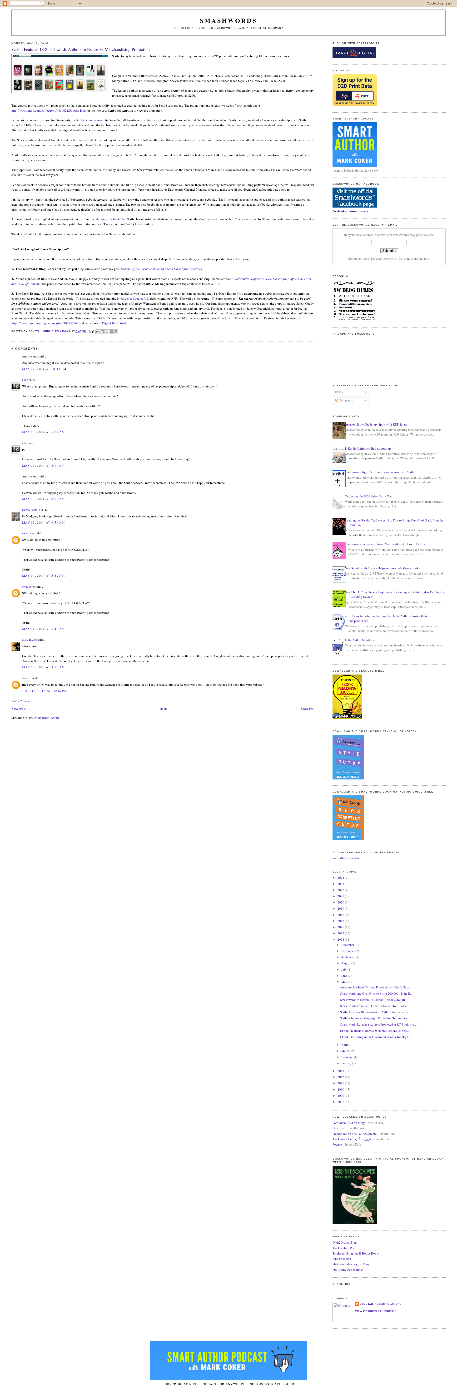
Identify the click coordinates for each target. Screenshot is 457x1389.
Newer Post (18, 708)
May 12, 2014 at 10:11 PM (44, 369)
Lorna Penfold (31, 509)
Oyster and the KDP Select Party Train (369, 496)
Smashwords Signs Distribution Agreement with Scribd (380, 472)
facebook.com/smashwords (350, 211)
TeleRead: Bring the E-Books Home (356, 1253)
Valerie (26, 678)
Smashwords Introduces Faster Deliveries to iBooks (373, 1006)
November (348, 951)
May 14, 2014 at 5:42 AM (43, 575)
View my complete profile (376, 1311)
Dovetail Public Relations (381, 1304)
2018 (341, 915)
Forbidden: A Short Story (349, 1123)
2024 (341, 877)
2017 (341, 921)
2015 (341, 933)
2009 (341, 1095)
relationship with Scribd (110, 219)
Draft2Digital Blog (345, 1242)
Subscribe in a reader (346, 858)
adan (25, 379)
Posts (342, 392)
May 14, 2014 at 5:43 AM (43, 629)
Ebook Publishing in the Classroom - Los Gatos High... (375, 1037)
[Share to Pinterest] (116, 331)
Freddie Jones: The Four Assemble (355, 1133)
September (348, 957)
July (344, 969)
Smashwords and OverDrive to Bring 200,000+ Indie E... (376, 993)
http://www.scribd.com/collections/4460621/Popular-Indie (49, 110)
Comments (345, 400)
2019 (341, 908)
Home (163, 708)
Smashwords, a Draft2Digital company (248, 28)
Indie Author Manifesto (360, 640)
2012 (341, 1077)
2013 (341, 1071)
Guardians (339, 1128)
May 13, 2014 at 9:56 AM (43, 522)
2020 (341, 902)
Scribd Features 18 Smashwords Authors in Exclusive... (375, 1012)
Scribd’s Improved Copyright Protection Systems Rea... (375, 1018)
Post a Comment (21, 701)
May (344, 982)
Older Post (307, 708)
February (347, 1057)
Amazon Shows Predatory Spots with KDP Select (376, 424)
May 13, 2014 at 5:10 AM (43, 465)
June (344, 975)
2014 (341, 939)
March (345, 1051)
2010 (341, 1089)
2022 (341, 890)
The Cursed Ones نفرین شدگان (353, 1139)
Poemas (337, 1144)
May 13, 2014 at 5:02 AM (43, 432)
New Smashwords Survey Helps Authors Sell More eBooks (382, 568)
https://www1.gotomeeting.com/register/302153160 (45, 323)
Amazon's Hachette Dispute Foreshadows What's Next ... (376, 987)
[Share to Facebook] (111, 331)
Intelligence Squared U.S (133, 298)
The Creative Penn (344, 1248)
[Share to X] (106, 331)
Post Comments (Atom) (44, 717)
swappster (28, 533)
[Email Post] (91, 331)
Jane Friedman (342, 1258)
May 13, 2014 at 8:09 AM (43, 499)
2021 (341, 896)
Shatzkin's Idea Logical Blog (351, 1264)
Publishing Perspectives (348, 1269)
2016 (341, 927)
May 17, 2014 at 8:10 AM (43, 667)
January (346, 1063)
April (345, 1044)
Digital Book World (115, 323)
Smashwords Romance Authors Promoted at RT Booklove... (378, 1024)
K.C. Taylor (29, 639)
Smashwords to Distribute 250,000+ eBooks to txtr (372, 999)
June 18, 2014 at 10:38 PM (44, 691)
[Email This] (97, 331)
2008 (341, 1102)
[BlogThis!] (102, 331)
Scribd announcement (90, 120)
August (346, 963)
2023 (341, 884)
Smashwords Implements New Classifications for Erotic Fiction (385, 544)
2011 (341, 1083)
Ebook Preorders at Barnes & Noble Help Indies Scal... (374, 1030)
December (348, 945)
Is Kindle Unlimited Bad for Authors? (369, 448)
